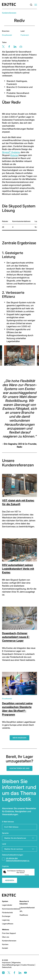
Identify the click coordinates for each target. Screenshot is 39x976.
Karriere (5, 944)
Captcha (5, 866)
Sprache (5, 833)
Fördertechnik (7, 912)
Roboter (14, 155)
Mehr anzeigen (19, 738)
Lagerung (5, 920)
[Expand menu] (35, 5)
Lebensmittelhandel (27, 908)
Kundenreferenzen (9, 13)
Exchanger (6, 916)
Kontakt (5, 948)
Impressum (6, 962)
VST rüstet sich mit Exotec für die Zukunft (18, 502)
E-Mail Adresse (8, 822)
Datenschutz (7, 967)
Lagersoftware (7, 924)
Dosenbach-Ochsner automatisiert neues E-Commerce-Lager (16, 637)
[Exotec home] (9, 4)
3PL (21, 911)
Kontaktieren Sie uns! (19, 768)
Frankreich (25, 35)
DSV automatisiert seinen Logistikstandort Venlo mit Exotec (18, 568)
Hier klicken (20, 872)
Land (4, 844)
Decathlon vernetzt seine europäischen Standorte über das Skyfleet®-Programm (17, 709)
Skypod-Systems (11, 152)
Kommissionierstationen (11, 909)
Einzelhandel (7, 35)
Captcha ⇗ (29, 874)
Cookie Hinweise (28, 965)
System (5, 901)
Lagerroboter (7, 905)
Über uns (5, 937)
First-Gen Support (9, 933)
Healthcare (24, 915)
